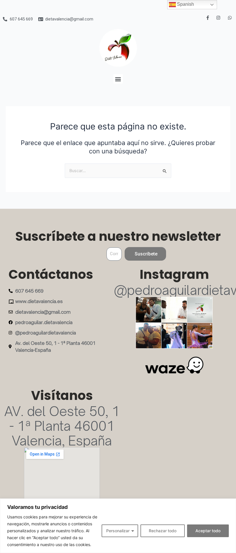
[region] (118, 526)
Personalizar (118, 530)
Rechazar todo (162, 530)
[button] (118, 79)
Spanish (185, 4)
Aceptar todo (207, 530)
